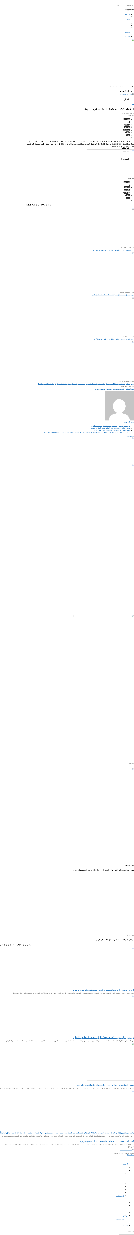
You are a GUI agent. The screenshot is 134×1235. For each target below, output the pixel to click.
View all (130, 436)
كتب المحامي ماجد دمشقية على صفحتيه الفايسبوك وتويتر (114, 389)
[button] (118, 5)
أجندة (133, 104)
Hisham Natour (130, 1155)
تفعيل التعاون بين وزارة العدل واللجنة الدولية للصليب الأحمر (113, 339)
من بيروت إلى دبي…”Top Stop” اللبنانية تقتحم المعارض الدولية (112, 295)
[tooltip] (126, 119)
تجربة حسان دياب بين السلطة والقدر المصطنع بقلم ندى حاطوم (112, 250)
